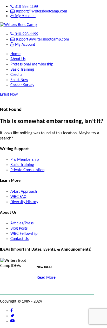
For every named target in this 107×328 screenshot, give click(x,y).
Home (15, 54)
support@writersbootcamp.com (41, 11)
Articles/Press (22, 223)
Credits (16, 75)
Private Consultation (27, 170)
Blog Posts (19, 228)
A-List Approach (23, 192)
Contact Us (19, 239)
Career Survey (22, 85)
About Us (17, 59)
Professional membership (31, 64)
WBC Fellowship (23, 234)
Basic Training (22, 70)
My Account (25, 16)
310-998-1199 (26, 6)
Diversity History (24, 202)
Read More (46, 278)
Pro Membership (24, 160)
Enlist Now (19, 80)
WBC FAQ (18, 197)
